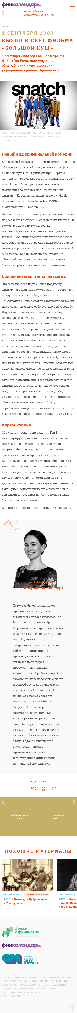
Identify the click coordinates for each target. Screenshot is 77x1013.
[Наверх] (71, 1007)
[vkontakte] (33, 789)
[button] (72, 5)
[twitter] (53, 789)
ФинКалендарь (21, 5)
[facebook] (23, 789)
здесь (67, 508)
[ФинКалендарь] (21, 945)
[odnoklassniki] (43, 789)
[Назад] (4, 13)
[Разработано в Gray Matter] (20, 959)
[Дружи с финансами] (20, 932)
